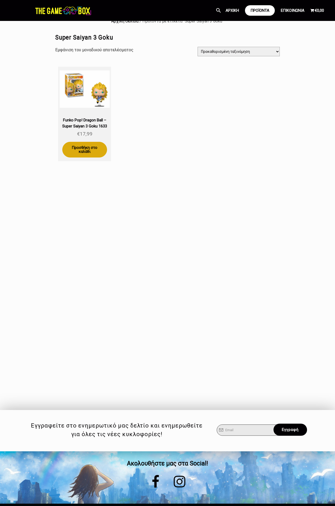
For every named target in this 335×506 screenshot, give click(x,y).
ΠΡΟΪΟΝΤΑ (259, 10)
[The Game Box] (63, 10)
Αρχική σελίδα (124, 21)
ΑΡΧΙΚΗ (232, 10)
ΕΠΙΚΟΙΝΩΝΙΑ (292, 10)
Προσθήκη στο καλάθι (84, 149)
